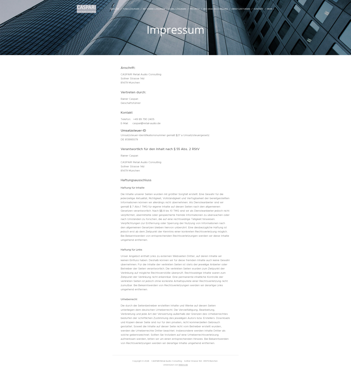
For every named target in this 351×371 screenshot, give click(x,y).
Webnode (183, 365)
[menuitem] (115, 8)
